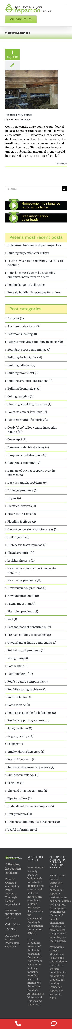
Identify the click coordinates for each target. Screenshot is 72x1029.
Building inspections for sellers (28, 253)
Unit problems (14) (19, 814)
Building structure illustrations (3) (29, 380)
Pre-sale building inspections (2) (29, 634)
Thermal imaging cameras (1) (27, 790)
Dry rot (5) (14, 498)
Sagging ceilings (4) (20, 736)
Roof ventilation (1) (19, 697)
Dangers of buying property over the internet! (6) (31, 472)
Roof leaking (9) (17, 666)
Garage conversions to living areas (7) (32, 529)
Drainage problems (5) (22, 490)
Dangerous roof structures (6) (26, 455)
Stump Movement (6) (21, 759)
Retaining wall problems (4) (25, 650)
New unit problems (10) (23, 596)
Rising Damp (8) (18, 658)
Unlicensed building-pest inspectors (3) (33, 821)
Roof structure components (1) (27, 681)
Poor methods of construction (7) (29, 627)
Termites (25, 119)
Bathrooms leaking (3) (22, 334)
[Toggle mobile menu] (65, 6)
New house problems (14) (24, 580)
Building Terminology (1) (23, 388)
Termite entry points (18, 115)
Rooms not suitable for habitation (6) (31, 712)
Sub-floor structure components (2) (30, 767)
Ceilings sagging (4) (20, 396)
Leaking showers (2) (21, 560)
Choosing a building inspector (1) (29, 404)
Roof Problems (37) (20, 673)
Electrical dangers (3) (21, 506)
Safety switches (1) (19, 728)
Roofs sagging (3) (18, 705)
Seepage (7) (15, 744)
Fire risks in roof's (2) (21, 513)
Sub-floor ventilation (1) (22, 775)
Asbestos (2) (15, 318)
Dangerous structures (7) (23, 463)
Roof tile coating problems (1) (26, 689)
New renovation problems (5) (26, 588)
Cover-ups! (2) (16, 439)
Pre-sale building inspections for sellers (33, 292)
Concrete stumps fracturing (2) (28, 419)
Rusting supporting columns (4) (28, 720)
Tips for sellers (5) (19, 798)
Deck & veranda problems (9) (27, 482)
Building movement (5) (22, 373)
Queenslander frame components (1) (31, 642)
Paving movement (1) (21, 603)
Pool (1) (12, 619)
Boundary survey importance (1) (28, 349)
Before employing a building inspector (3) (35, 342)
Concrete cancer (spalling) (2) (27, 412)
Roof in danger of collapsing (26, 284)
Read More (61, 164)
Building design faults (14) (24, 357)
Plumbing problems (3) (22, 611)
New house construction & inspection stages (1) (32, 570)
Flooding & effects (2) (21, 521)
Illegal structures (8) (20, 552)
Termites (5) (15, 783)
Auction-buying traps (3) (23, 326)
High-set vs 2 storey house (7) (26, 545)
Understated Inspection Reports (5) (30, 806)
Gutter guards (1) (18, 537)
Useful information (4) (22, 829)
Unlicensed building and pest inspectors (34, 245)
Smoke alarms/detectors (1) (25, 751)
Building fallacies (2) (21, 365)
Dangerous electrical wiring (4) (28, 447)
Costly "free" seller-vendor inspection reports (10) (32, 429)
